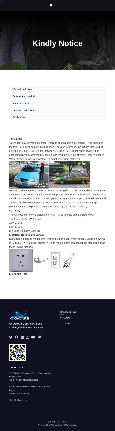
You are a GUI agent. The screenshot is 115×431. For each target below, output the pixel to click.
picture (65, 243)
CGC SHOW (65, 323)
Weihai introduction (22, 89)
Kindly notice (19, 117)
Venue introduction (22, 103)
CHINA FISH (65, 318)
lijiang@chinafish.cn (18, 400)
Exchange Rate (18, 274)
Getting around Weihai (24, 96)
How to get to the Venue (24, 110)
